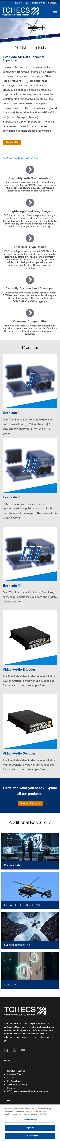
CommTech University (17, 1084)
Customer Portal (38, 3)
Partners (11, 1088)
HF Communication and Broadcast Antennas (27, 1091)
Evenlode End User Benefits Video (23, 905)
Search (17, 3)
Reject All (30, 1128)
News (27, 3)
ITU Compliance (14, 1081)
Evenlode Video (12, 865)
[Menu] (55, 12)
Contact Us (52, 3)
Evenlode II (11, 497)
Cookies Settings (30, 1120)
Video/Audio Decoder (19, 753)
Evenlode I (11, 413)
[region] (30, 1122)
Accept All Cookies (30, 1136)
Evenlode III (12, 585)
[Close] (55, 1109)
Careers (11, 1078)
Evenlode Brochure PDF (17, 944)
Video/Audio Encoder (19, 669)
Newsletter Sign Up (16, 1071)
